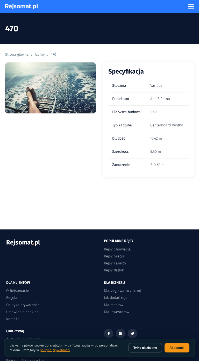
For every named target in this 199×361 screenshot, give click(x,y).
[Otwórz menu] (191, 6)
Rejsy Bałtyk (114, 270)
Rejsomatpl (23, 242)
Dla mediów (113, 305)
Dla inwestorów (116, 312)
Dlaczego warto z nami (122, 290)
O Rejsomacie (17, 290)
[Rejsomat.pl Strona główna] (21, 6)
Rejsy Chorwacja (117, 249)
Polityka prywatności (23, 305)
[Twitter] (132, 333)
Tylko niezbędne (145, 348)
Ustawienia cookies (22, 312)
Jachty (40, 54)
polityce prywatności (55, 350)
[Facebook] (108, 333)
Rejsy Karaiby (115, 263)
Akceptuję (176, 348)
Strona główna (17, 54)
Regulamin (15, 297)
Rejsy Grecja (114, 256)
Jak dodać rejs (115, 297)
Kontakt (12, 319)
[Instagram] (120, 333)
